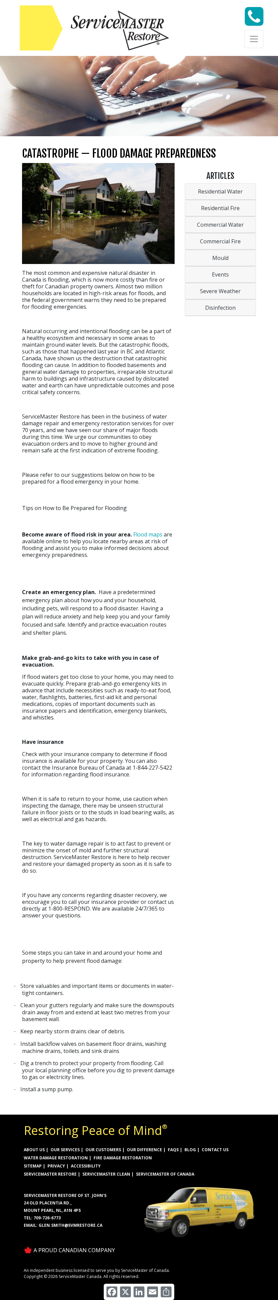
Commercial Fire (220, 241)
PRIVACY (56, 1166)
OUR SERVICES (65, 1150)
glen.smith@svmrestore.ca (70, 1225)
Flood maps (147, 534)
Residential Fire (220, 208)
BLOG (190, 1150)
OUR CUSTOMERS (103, 1150)
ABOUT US (34, 1150)
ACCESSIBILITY (86, 1166)
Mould (220, 258)
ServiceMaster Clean (106, 1174)
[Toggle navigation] (253, 39)
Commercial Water (220, 224)
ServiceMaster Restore (50, 1174)
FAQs (173, 1150)
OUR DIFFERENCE (144, 1150)
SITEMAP (33, 1166)
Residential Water (220, 191)
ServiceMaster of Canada (165, 1174)
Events (220, 274)
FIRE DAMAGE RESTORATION (123, 1158)
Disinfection (220, 307)
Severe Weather (220, 291)
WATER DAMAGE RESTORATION (56, 1158)
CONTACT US (215, 1150)
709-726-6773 (47, 1218)
